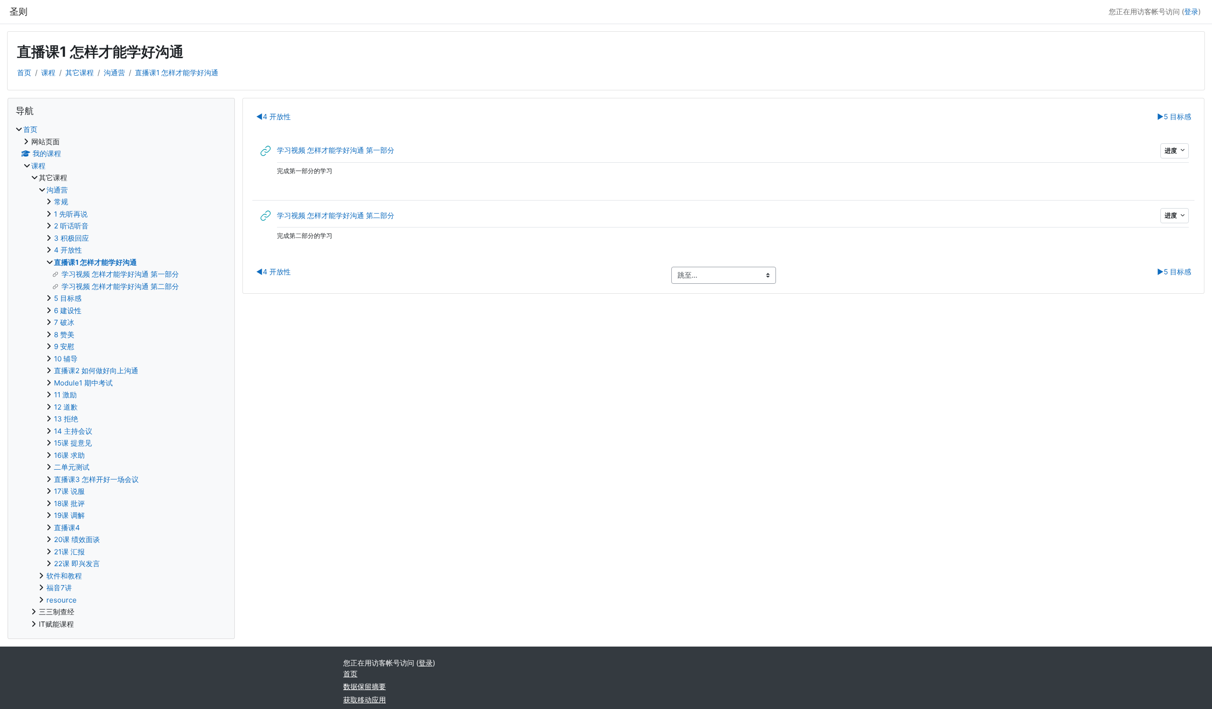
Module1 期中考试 (83, 382)
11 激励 (65, 394)
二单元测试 (71, 467)
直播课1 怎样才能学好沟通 (176, 72)
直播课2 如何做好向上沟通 (96, 370)
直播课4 (67, 527)
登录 (1191, 11)
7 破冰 (64, 322)
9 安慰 (64, 346)
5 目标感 (1174, 116)
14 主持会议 (73, 431)
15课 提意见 (73, 442)
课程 (48, 72)
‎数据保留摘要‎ (364, 686)
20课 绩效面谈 (77, 539)
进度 (1171, 150)
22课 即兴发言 (77, 563)
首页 (24, 72)
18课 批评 (69, 503)
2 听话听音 (71, 225)
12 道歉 (66, 407)
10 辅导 (66, 358)
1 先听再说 (71, 214)
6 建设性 (67, 310)
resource (61, 599)
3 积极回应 (71, 238)
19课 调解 (69, 515)
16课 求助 (69, 455)
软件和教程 (64, 575)
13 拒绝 (66, 418)
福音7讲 (59, 587)
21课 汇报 (69, 551)
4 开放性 (273, 116)
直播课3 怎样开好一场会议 (96, 479)
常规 (61, 201)
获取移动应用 (364, 699)
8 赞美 (64, 334)
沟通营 (114, 72)
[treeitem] (121, 377)
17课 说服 (69, 491)
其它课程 (79, 72)
